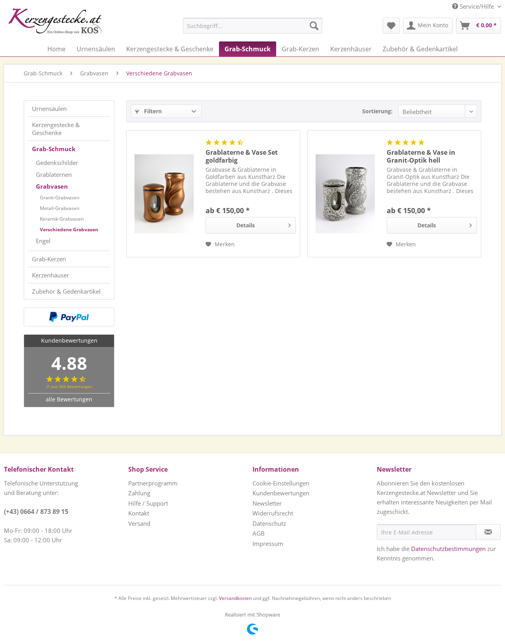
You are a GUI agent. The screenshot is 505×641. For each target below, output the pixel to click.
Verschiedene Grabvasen (69, 229)
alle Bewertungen (69, 399)
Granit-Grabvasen (59, 197)
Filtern (152, 111)
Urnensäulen (49, 108)
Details (245, 225)
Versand (139, 523)
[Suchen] (314, 26)
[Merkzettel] (391, 26)
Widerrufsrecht (272, 513)
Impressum (267, 543)
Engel (43, 241)
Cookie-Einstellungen (280, 483)
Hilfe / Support (148, 503)
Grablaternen (54, 174)
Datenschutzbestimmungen (448, 549)
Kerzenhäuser (50, 275)
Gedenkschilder (57, 163)
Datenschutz (269, 523)
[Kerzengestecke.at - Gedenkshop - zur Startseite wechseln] (55, 21)
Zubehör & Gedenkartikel (66, 291)
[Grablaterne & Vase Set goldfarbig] (164, 194)
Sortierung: (377, 111)
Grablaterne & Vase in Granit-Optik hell (421, 156)
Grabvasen (52, 186)
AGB (258, 533)
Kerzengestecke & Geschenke (56, 129)
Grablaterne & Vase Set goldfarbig (242, 156)
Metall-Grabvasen (59, 208)
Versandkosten (235, 598)
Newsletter (267, 503)
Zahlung (139, 493)
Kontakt (138, 513)
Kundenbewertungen (280, 493)
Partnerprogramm (153, 483)
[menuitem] (233, 26)
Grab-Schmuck (53, 149)
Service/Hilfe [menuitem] (477, 6)
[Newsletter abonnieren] (488, 532)
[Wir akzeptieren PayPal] (69, 317)
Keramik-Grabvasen (62, 219)
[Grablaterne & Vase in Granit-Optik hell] (345, 194)
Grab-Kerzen (49, 259)
